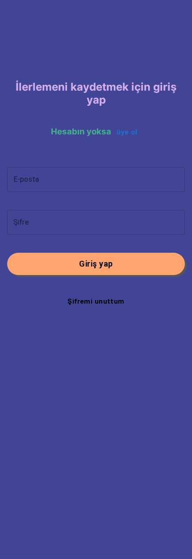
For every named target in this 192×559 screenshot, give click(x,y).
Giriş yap (96, 263)
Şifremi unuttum (96, 301)
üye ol (127, 132)
